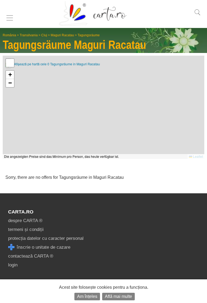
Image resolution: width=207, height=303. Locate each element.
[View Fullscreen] (10, 63)
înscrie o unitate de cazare (42, 247)
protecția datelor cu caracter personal (46, 238)
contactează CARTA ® (30, 256)
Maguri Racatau (62, 35)
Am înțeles (87, 296)
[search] (197, 15)
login (13, 265)
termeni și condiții (26, 229)
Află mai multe (118, 296)
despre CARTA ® (25, 220)
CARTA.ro (20, 212)
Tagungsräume (89, 35)
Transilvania (29, 35)
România (9, 35)
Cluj (44, 35)
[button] (10, 75)
